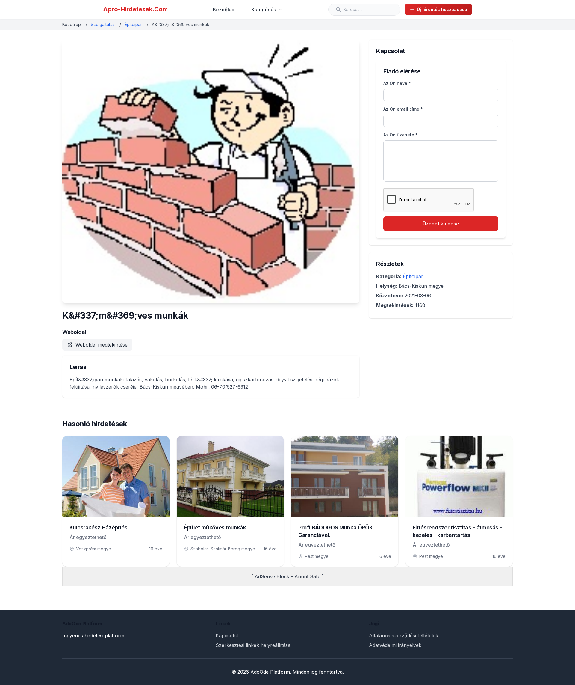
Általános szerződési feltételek (403, 636)
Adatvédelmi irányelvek (395, 645)
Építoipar (133, 24)
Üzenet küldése (441, 224)
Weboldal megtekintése (101, 345)
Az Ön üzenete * (400, 134)
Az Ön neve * (397, 83)
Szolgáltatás (103, 24)
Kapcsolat (227, 636)
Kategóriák (263, 10)
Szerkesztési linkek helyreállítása (253, 645)
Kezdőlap (223, 10)
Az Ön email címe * (403, 109)
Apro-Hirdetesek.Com (135, 9)
